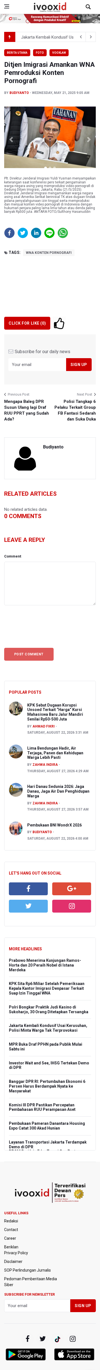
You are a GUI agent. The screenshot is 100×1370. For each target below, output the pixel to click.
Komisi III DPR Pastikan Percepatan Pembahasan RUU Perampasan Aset (42, 1107)
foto (40, 52)
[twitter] (28, 906)
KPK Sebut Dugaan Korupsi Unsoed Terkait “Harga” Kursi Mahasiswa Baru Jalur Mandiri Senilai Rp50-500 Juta (55, 712)
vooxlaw (59, 52)
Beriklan (11, 1247)
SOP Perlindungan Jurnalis (27, 1270)
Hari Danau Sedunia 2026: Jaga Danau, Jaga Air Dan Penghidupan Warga (58, 791)
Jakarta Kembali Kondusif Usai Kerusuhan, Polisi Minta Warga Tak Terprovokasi (48, 1028)
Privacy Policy (16, 1253)
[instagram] (71, 906)
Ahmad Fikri (43, 726)
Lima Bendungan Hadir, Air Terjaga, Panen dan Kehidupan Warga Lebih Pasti (55, 753)
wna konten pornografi (49, 253)
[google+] (57, 1339)
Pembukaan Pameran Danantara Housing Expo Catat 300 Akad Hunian (47, 1125)
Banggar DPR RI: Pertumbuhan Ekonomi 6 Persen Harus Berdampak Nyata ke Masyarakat (47, 1086)
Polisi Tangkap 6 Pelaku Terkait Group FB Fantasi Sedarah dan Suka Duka (75, 410)
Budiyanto (19, 93)
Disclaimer (13, 1261)
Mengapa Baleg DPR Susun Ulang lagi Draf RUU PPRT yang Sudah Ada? (26, 410)
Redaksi (11, 1221)
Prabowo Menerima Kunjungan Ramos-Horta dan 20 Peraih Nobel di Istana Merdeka (45, 965)
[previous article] (91, 37)
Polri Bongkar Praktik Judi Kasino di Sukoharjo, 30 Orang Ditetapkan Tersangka (48, 1009)
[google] (71, 888)
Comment (12, 556)
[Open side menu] (6, 6)
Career (10, 1238)
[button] (11, 139)
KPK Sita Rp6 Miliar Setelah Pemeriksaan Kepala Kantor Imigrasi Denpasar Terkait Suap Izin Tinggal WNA (46, 988)
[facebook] (28, 888)
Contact (11, 1229)
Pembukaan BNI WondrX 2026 (54, 825)
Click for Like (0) (27, 323)
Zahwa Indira (45, 765)
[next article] (81, 37)
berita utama (17, 52)
